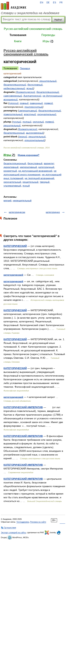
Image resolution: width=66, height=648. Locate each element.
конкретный (10, 170)
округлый (38, 121)
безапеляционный (14, 132)
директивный (11, 167)
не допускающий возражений (35, 170)
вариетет (49, 163)
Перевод (25, 68)
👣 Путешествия (8, 527)
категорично (53, 212)
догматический (25, 92)
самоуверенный (13, 95)
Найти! (58, 19)
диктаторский (32, 95)
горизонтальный (34, 140)
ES (54, 2)
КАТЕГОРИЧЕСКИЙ (15, 246)
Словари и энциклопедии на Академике (30, 13)
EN (41, 2)
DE (48, 2)
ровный (24, 103)
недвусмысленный (14, 88)
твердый (44, 182)
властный (30, 114)
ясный (29, 88)
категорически (17, 212)
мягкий (7, 200)
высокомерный (34, 132)
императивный (28, 110)
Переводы (48, 35)
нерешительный (22, 200)
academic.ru (13, 6)
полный (27, 121)
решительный (47, 80)
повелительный (13, 114)
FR (60, 2)
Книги (17, 41)
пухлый (17, 121)
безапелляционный (15, 84)
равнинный (36, 103)
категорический (13, 274)
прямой (48, 103)
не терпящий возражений (39, 178)
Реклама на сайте (38, 522)
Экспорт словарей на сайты (13, 532)
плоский (13, 103)
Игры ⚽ (48, 41)
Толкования (18, 35)
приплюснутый (33, 106)
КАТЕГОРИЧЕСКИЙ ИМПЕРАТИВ (23, 407)
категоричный (46, 167)
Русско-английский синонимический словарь (33, 28)
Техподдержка (22, 522)
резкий (23, 136)
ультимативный (12, 185)
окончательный (46, 114)
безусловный (35, 84)
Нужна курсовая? (28, 155)
